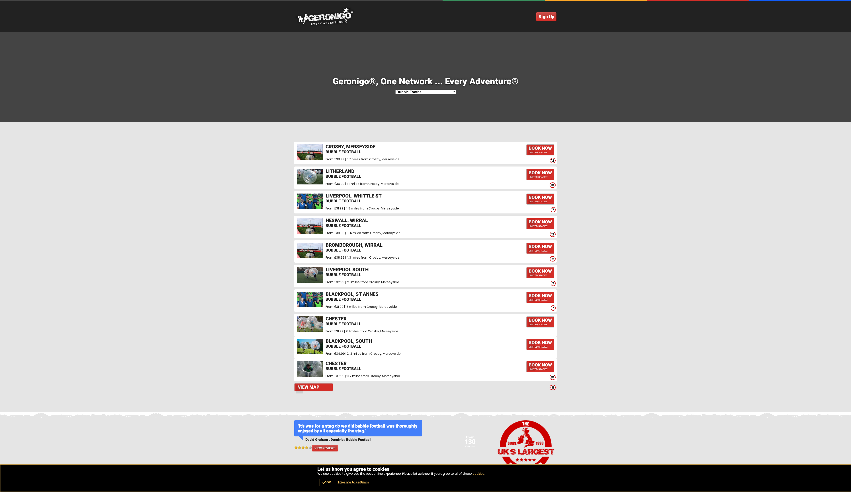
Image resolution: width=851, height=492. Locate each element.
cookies (478, 473)
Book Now (540, 149)
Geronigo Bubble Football (425, 17)
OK (326, 482)
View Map (308, 387)
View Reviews (325, 448)
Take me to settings (353, 482)
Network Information (526, 446)
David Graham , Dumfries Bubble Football (338, 440)
